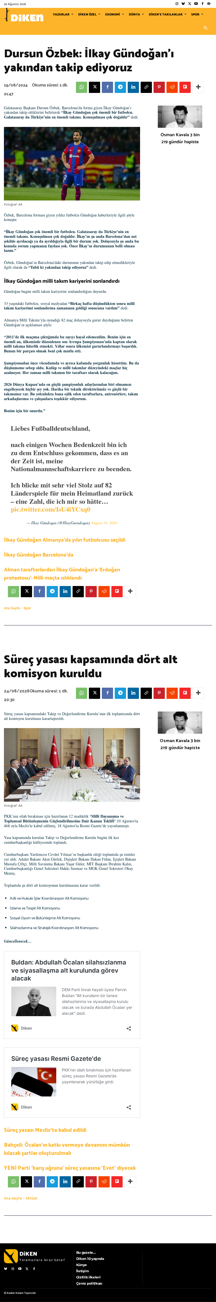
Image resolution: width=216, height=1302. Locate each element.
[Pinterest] (159, 87)
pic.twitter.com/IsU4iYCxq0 (50, 509)
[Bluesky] (183, 4)
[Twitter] (189, 4)
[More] (198, 87)
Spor (27, 608)
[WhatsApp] (81, 87)
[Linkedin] (133, 87)
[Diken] (23, 14)
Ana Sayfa (12, 608)
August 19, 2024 (104, 522)
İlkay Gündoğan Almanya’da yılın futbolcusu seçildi (64, 540)
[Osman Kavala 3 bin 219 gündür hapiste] (180, 117)
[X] (94, 87)
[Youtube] (196, 4)
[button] (205, 28)
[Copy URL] (146, 87)
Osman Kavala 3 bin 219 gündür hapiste (180, 138)
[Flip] (185, 87)
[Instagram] (177, 4)
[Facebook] (202, 4)
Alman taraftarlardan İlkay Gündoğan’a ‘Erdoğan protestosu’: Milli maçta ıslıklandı (62, 574)
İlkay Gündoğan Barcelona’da (38, 555)
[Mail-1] (209, 4)
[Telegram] (120, 87)
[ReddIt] (172, 87)
